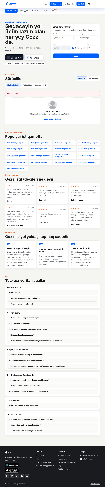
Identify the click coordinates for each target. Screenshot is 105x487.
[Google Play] (12, 465)
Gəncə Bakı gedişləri (63, 149)
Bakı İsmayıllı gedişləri (64, 162)
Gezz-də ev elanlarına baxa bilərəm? (25, 386)
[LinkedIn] (7, 476)
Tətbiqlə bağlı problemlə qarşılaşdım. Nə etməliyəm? (31, 419)
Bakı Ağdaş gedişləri (86, 162)
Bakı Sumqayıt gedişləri (40, 156)
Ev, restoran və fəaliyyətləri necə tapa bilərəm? (29, 380)
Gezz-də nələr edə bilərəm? (21, 304)
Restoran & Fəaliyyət (43, 462)
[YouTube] (27, 476)
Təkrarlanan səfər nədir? (20, 324)
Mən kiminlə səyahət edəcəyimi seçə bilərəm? (29, 329)
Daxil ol (81, 4)
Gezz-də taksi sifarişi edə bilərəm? (24, 405)
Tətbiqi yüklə (56, 4)
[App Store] (12, 470)
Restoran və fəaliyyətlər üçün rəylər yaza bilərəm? (30, 391)
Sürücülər (82, 78)
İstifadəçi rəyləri (64, 455)
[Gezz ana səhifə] (11, 3)
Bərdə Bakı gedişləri (86, 149)
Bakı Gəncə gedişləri (15, 143)
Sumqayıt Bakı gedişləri (16, 156)
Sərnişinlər (93, 78)
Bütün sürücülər (13, 85)
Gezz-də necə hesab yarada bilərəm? (25, 298)
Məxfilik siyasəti (95, 483)
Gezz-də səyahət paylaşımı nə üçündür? (26, 355)
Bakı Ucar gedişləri (86, 156)
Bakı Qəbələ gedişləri (39, 143)
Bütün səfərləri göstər (52, 119)
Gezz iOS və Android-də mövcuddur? (25, 425)
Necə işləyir (62, 459)
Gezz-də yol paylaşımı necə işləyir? (24, 318)
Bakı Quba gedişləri (15, 149)
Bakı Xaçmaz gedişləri (16, 162)
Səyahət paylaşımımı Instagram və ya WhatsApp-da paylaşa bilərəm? (38, 366)
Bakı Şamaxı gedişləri (39, 162)
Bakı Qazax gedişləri (39, 149)
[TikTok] (17, 476)
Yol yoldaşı (27, 85)
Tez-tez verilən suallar (66, 462)
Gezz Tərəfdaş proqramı (44, 466)
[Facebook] (22, 476)
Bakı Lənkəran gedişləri (88, 143)
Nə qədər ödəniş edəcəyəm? (22, 335)
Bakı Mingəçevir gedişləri (61, 156)
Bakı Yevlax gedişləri (15, 168)
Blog (45, 4)
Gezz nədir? (15, 292)
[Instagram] (12, 476)
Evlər (37, 459)
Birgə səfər (39, 455)
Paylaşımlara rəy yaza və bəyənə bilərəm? (27, 360)
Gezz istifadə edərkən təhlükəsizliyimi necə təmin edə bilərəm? (36, 341)
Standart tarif (40, 85)
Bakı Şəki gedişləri (62, 143)
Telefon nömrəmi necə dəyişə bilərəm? (26, 431)
